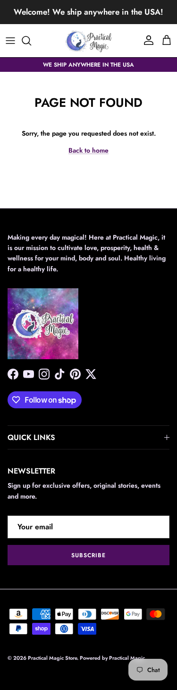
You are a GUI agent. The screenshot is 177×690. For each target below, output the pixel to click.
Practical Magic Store (52, 658)
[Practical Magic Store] (88, 40)
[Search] (31, 40)
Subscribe (88, 555)
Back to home (88, 150)
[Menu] (10, 40)
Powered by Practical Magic (112, 658)
